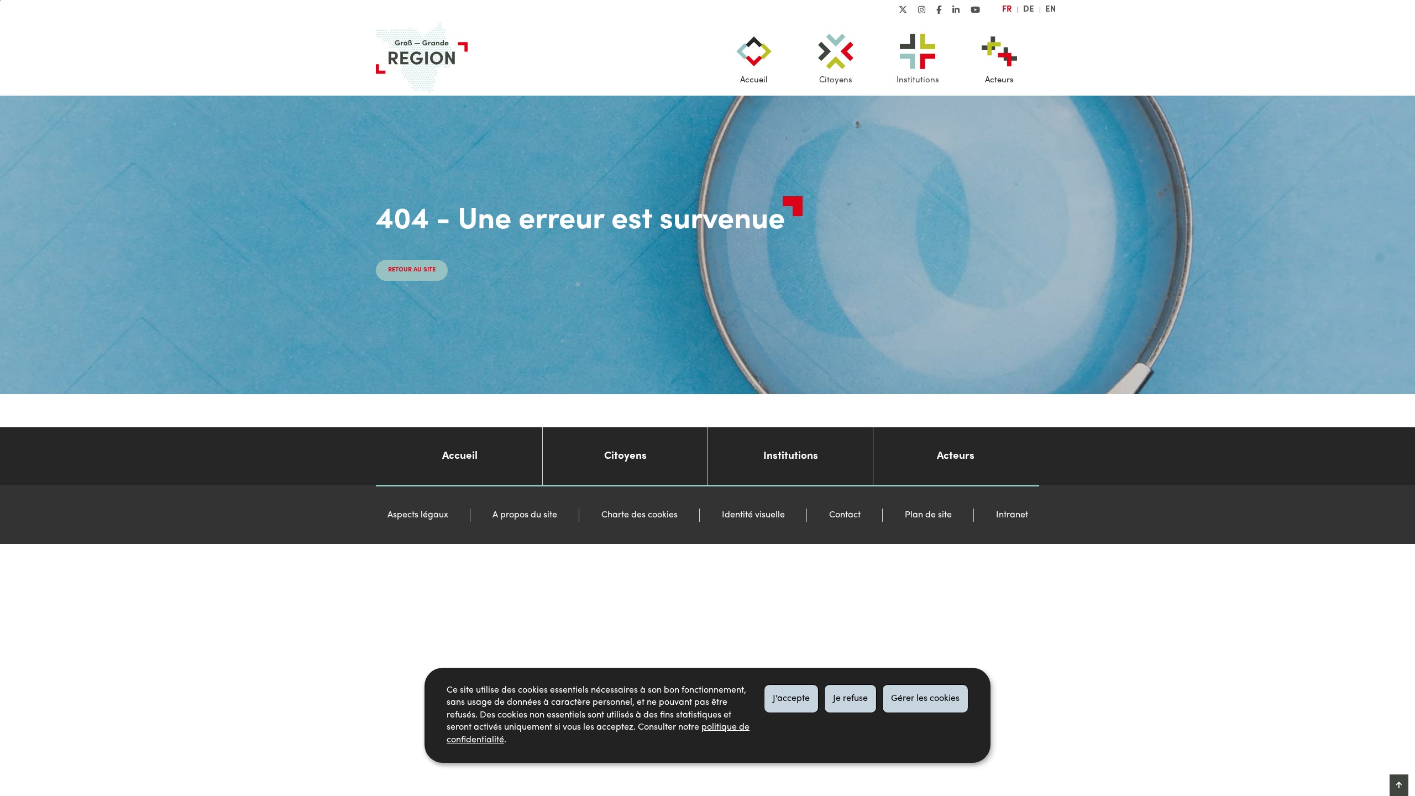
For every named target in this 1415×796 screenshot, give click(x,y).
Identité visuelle (753, 515)
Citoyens (835, 80)
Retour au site (412, 270)
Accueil (754, 80)
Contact (845, 515)
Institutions (918, 80)
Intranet (1012, 515)
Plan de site (928, 515)
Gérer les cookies (925, 698)
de (1028, 9)
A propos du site (524, 515)
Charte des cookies (639, 515)
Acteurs (999, 80)
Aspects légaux (417, 515)
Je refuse (850, 698)
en (1050, 9)
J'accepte (791, 698)
